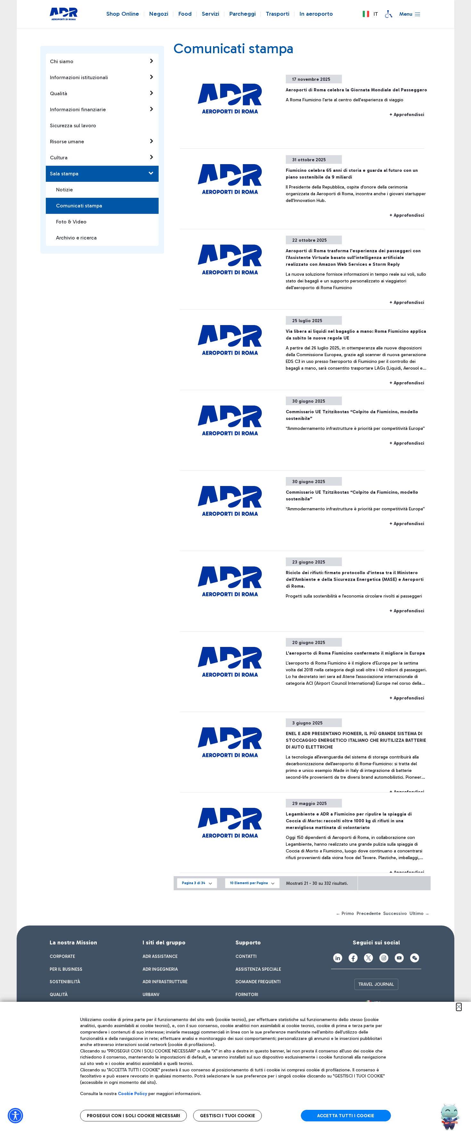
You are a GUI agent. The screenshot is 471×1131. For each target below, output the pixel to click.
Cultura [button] (59, 158)
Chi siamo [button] (61, 61)
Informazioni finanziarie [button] (78, 109)
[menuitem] (62, 956)
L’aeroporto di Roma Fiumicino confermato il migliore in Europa (355, 653)
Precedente (369, 913)
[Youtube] (399, 957)
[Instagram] (383, 957)
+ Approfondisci (406, 114)
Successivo (395, 913)
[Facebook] (353, 957)
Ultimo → (419, 913)
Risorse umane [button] (67, 141)
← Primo (345, 913)
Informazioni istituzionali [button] (79, 77)
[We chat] (414, 957)
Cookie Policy (132, 1093)
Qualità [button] (58, 93)
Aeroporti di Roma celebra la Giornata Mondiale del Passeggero (356, 90)
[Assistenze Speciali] (388, 14)
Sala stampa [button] (64, 174)
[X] (368, 957)
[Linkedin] (337, 957)
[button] (370, 14)
